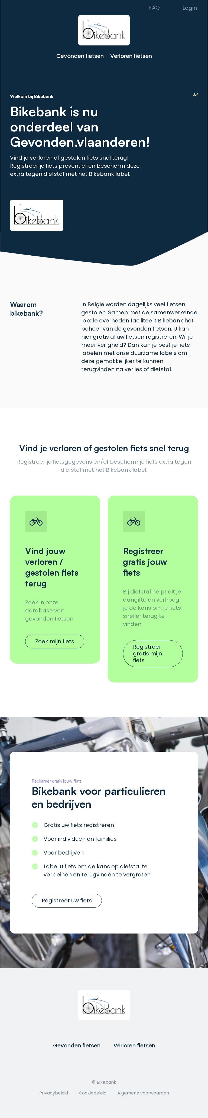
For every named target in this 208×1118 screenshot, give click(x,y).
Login (190, 7)
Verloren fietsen (131, 55)
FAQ (154, 7)
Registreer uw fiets (67, 900)
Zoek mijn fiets (54, 641)
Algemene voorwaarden (143, 1093)
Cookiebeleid (92, 1093)
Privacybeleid (53, 1093)
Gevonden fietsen (80, 55)
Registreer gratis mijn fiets (147, 653)
